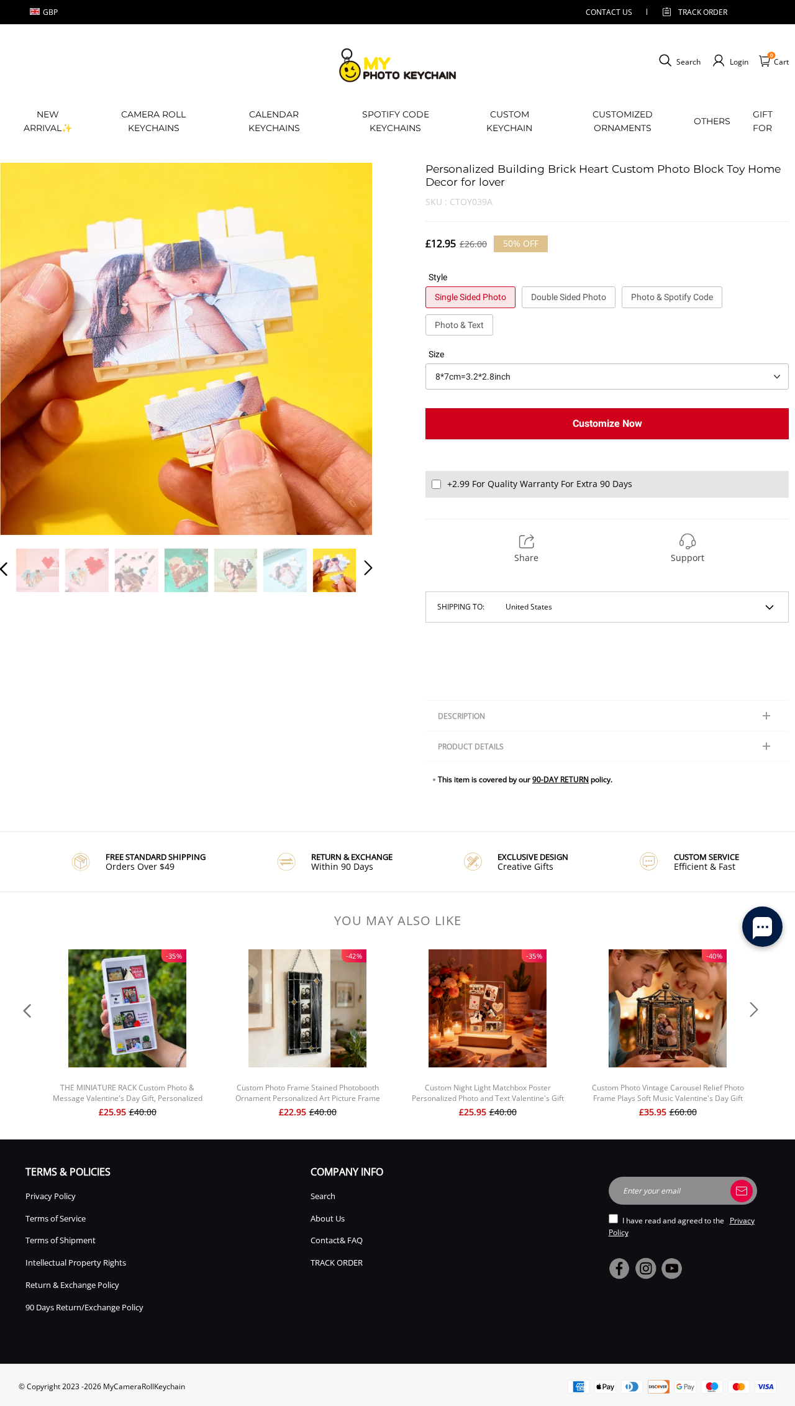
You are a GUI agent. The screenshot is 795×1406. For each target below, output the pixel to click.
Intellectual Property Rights (75, 1262)
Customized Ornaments (623, 121)
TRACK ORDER (337, 1262)
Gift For (763, 121)
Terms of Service (55, 1218)
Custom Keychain (509, 121)
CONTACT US (609, 12)
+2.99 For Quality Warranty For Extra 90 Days (539, 484)
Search (323, 1196)
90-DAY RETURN (560, 779)
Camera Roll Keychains (153, 121)
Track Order (702, 12)
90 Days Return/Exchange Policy (84, 1307)
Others (712, 121)
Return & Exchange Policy (72, 1284)
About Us (328, 1218)
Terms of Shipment (60, 1240)
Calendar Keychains (274, 121)
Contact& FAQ (337, 1240)
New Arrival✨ (48, 121)
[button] (29, 349)
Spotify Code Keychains (395, 121)
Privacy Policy (50, 1196)
